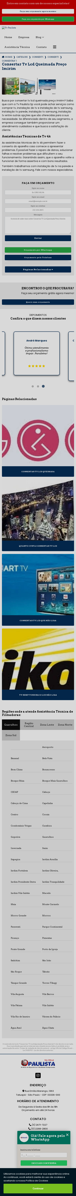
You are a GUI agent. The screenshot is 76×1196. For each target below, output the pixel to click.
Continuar (38, 1188)
